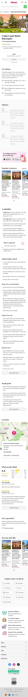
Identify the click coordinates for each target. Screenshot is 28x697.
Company (3, 654)
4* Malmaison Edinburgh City (15, 181)
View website (7, 455)
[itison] (14, 2)
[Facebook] (9, 665)
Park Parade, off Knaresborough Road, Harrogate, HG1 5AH (12, 47)
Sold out (14, 59)
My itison (3, 646)
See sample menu (14, 373)
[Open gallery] (14, 23)
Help (2, 650)
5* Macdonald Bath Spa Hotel (5, 181)
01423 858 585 (7, 452)
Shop (2, 643)
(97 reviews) (8, 44)
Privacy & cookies (8, 689)
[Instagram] (14, 665)
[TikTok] (18, 665)
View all (24, 168)
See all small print (14, 409)
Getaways (6, 12)
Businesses (4, 658)
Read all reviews (14, 508)
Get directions (15, 455)
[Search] (25, 6)
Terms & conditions (19, 689)
